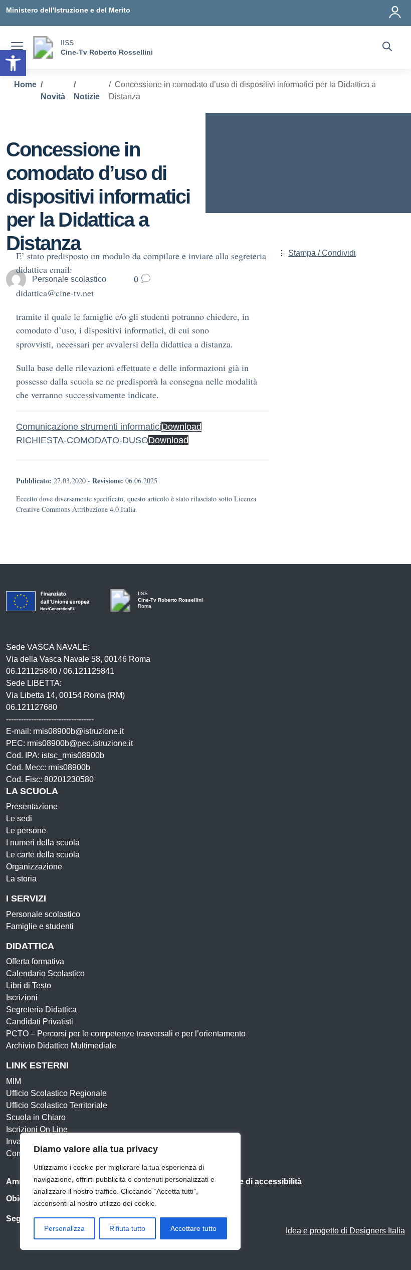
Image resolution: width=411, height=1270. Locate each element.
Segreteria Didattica (41, 1009)
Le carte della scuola (43, 854)
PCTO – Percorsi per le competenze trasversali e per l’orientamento (126, 1033)
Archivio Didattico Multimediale (61, 1045)
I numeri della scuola (43, 842)
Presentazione (32, 806)
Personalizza (64, 1228)
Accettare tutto (193, 1228)
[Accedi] (395, 10)
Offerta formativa (35, 961)
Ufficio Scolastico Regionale (56, 1093)
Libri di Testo (28, 985)
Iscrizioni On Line (37, 1129)
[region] (130, 1191)
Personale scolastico (43, 914)
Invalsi (17, 1141)
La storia (21, 878)
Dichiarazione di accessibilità (246, 1181)
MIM (13, 1081)
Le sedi (19, 818)
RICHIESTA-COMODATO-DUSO (82, 440)
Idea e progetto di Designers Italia (345, 1230)
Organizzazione (34, 866)
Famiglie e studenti (40, 926)
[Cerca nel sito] (387, 47)
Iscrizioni (22, 997)
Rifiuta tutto (127, 1228)
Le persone (26, 830)
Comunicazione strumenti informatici (88, 427)
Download (181, 427)
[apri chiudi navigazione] (17, 48)
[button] (13, 63)
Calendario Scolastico (45, 973)
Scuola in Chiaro (36, 1117)
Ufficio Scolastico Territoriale (56, 1105)
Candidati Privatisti (39, 1021)
